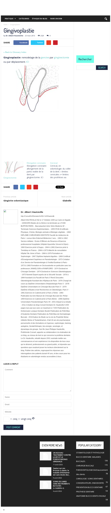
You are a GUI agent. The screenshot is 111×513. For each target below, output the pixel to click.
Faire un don (56, 18)
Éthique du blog (39, 18)
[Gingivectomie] (13, 167)
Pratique (9, 18)
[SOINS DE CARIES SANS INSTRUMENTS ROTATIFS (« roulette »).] (45, 484)
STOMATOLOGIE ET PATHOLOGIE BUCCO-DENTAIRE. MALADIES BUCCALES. (90, 457)
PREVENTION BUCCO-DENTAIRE (89, 487)
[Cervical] (61, 170)
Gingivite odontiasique (15, 200)
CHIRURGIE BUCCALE (85, 465)
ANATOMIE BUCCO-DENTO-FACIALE (91, 496)
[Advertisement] (37, 136)
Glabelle (67, 200)
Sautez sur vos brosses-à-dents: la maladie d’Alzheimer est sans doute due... (61, 471)
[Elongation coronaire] (38, 170)
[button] (106, 19)
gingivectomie (61, 57)
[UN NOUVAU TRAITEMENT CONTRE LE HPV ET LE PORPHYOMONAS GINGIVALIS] (45, 456)
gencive (45, 57)
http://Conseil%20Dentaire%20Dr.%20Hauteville (37, 216)
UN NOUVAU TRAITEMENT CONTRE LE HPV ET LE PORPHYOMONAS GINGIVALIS (62, 457)
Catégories (24, 18)
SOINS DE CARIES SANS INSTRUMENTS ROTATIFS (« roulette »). (61, 484)
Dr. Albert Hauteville (14, 36)
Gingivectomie (9, 178)
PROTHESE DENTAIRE (85, 491)
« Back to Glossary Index (14, 52)
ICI (27, 61)
